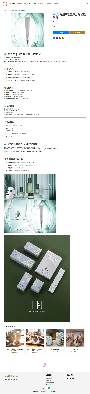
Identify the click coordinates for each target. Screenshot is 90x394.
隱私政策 (39, 391)
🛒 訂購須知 (48, 380)
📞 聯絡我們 (48, 384)
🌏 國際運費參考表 (50, 382)
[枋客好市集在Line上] (73, 379)
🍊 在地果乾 (19, 3)
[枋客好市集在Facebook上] (68, 379)
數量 (54, 26)
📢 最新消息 (49, 3)
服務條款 (34, 391)
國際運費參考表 (54, 391)
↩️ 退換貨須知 (49, 378)
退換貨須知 (43, 391)
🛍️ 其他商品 (26, 3)
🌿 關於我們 (56, 3)
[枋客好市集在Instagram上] (70, 379)
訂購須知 (48, 391)
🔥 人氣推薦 (12, 3)
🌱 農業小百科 (41, 3)
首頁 (5, 10)
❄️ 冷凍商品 (33, 3)
